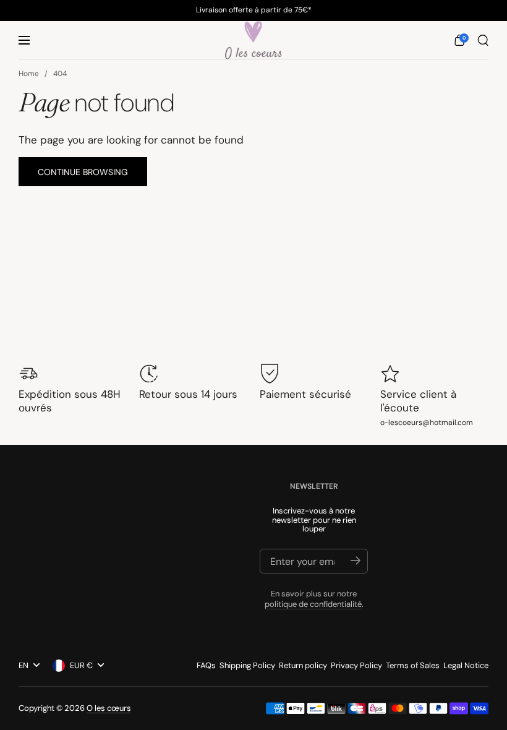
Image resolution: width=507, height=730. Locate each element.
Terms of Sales (413, 665)
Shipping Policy (247, 665)
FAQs (206, 665)
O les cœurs (109, 708)
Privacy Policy (356, 665)
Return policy (303, 665)
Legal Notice (465, 665)
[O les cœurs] (253, 40)
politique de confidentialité (313, 604)
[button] (459, 40)
